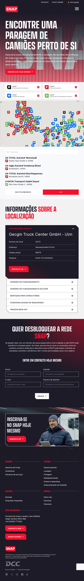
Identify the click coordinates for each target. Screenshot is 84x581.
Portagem (48, 474)
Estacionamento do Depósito (55, 485)
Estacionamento (50, 467)
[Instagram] (17, 574)
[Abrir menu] (77, 8)
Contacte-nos (14, 528)
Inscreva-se (18, 269)
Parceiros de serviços (14, 474)
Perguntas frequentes (14, 501)
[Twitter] (11, 574)
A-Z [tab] (60, 192)
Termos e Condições (10, 569)
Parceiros (48, 504)
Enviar (41, 396)
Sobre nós (48, 497)
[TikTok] (27, 574)
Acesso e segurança (52, 481)
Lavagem (47, 471)
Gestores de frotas (12, 467)
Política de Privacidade (24, 569)
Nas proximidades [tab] (23, 192)
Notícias (8, 497)
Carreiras (47, 501)
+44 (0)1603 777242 (13, 521)
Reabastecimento (51, 478)
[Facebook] (22, 574)
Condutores (10, 471)
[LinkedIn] (6, 574)
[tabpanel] (42, 168)
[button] (78, 131)
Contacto (44, 2)
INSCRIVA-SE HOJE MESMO (19, 72)
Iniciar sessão (57, 2)
